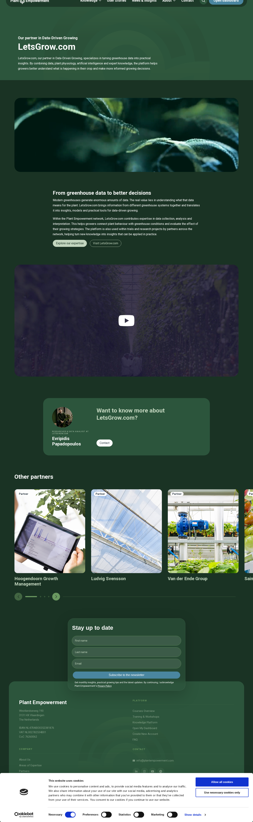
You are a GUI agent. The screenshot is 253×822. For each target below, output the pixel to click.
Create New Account (145, 734)
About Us (24, 759)
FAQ (135, 739)
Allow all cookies (222, 782)
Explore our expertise (70, 243)
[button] (31, 596)
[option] (49, 538)
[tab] (31, 596)
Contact (104, 443)
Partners (24, 771)
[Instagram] (144, 771)
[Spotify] (160, 771)
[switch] (106, 815)
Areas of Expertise (30, 765)
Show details (192, 814)
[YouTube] (152, 771)
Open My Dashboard (145, 728)
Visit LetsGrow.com (105, 243)
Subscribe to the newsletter (126, 675)
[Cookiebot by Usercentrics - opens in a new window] (24, 815)
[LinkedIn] (136, 771)
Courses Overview (144, 711)
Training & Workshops (146, 716)
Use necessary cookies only (222, 792)
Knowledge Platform (145, 722)
